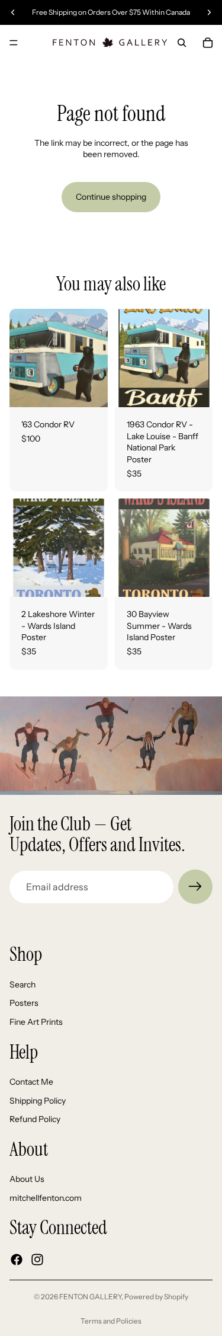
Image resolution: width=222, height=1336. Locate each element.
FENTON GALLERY (90, 1296)
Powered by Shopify (156, 1296)
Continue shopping (111, 196)
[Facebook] (16, 1259)
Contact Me (31, 1081)
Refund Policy (34, 1119)
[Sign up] (195, 887)
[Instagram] (37, 1259)
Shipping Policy (37, 1100)
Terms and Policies (111, 1320)
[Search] (182, 43)
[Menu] (13, 42)
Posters (23, 1003)
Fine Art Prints (36, 1022)
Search (22, 984)
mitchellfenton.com (45, 1198)
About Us (26, 1179)
